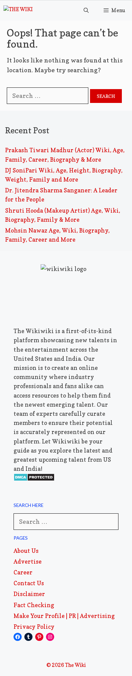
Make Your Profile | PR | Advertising (64, 615)
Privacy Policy (34, 626)
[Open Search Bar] (86, 10)
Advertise (28, 561)
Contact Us (29, 583)
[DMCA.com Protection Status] (34, 479)
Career (23, 572)
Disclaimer (29, 593)
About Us (26, 550)
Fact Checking (34, 605)
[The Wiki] (18, 10)
